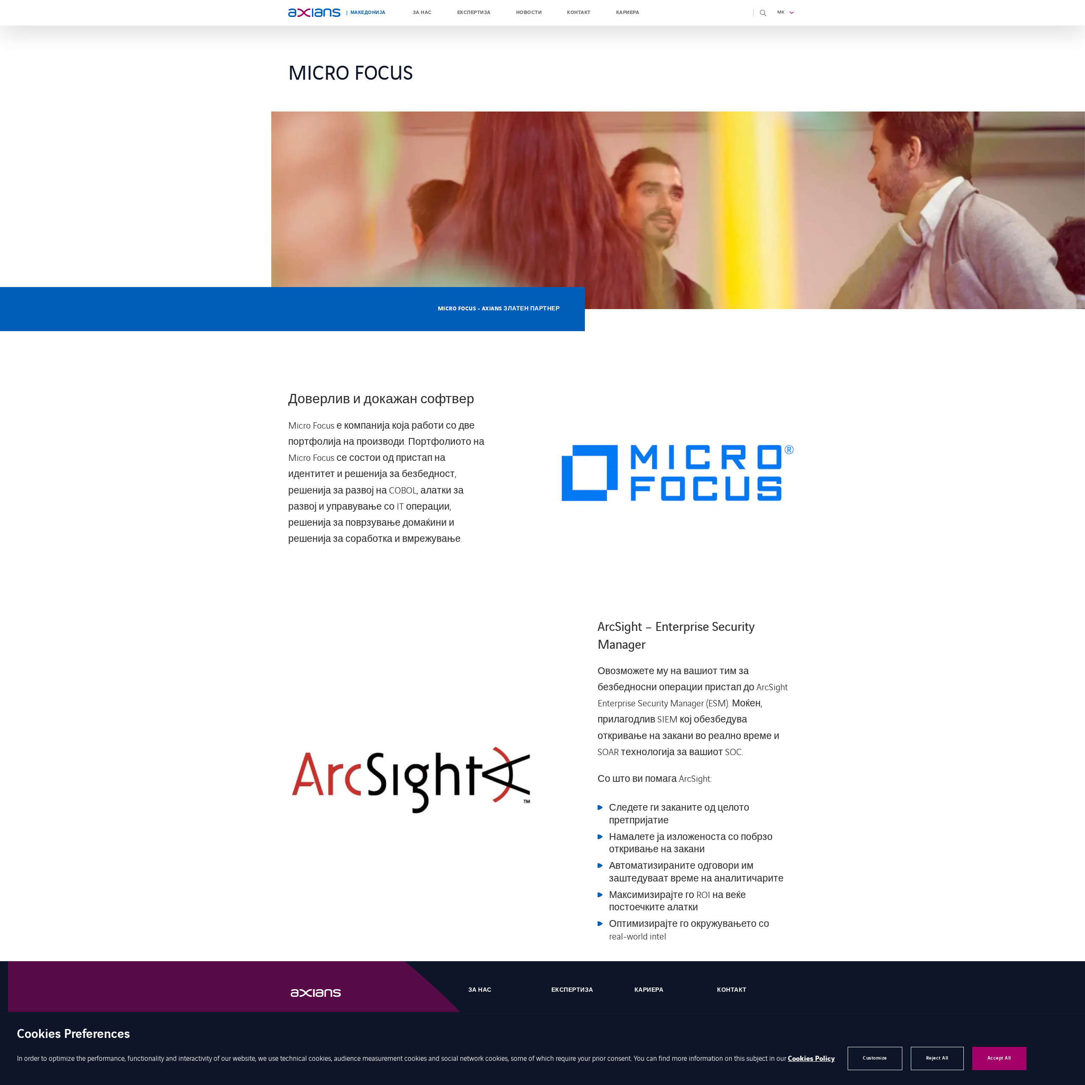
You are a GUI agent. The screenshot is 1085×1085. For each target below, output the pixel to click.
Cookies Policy (811, 1058)
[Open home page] (314, 12)
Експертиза (474, 13)
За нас (422, 13)
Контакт (578, 13)
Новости (529, 13)
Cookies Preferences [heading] (73, 1035)
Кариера (627, 13)
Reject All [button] (937, 1058)
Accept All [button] (999, 1058)
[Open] (324, 993)
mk (781, 12)
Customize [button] (875, 1058)
